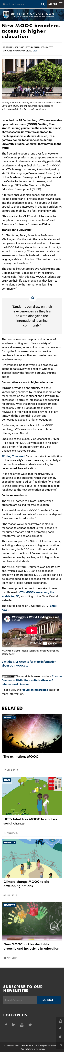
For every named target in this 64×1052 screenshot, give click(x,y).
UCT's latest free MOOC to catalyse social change (30, 821)
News (7, 780)
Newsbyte (9, 717)
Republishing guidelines (32, 1048)
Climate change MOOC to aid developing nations (26, 884)
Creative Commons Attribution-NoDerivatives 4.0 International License (32, 680)
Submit (49, 1000)
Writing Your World (14, 456)
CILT (35, 50)
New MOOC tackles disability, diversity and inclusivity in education (31, 946)
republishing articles (34, 689)
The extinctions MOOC (20, 756)
